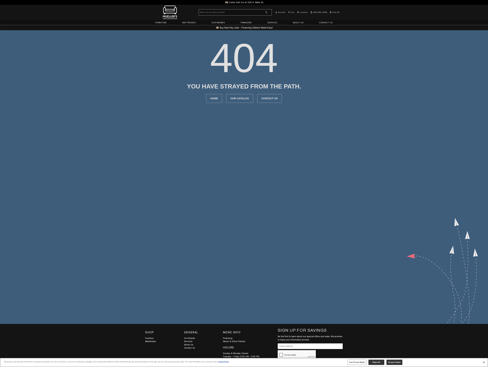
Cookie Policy (223, 362)
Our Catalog (239, 98)
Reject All (376, 362)
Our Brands (218, 23)
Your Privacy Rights (357, 362)
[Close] (484, 362)
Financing (246, 23)
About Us (298, 23)
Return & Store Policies (234, 341)
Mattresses (189, 23)
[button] (276, 12)
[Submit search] (266, 12)
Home (214, 98)
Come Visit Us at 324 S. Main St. (246, 2)
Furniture (161, 23)
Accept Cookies (394, 362)
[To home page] (170, 12)
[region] (244, 362)
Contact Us (326, 23)
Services (272, 23)
